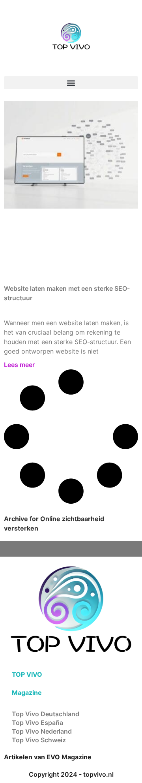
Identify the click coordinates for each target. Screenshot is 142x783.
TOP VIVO (27, 674)
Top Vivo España (37, 723)
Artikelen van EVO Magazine (48, 757)
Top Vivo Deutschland (45, 714)
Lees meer (19, 365)
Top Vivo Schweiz (39, 740)
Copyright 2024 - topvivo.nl (71, 774)
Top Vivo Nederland (42, 731)
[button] (71, 82)
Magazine (27, 692)
